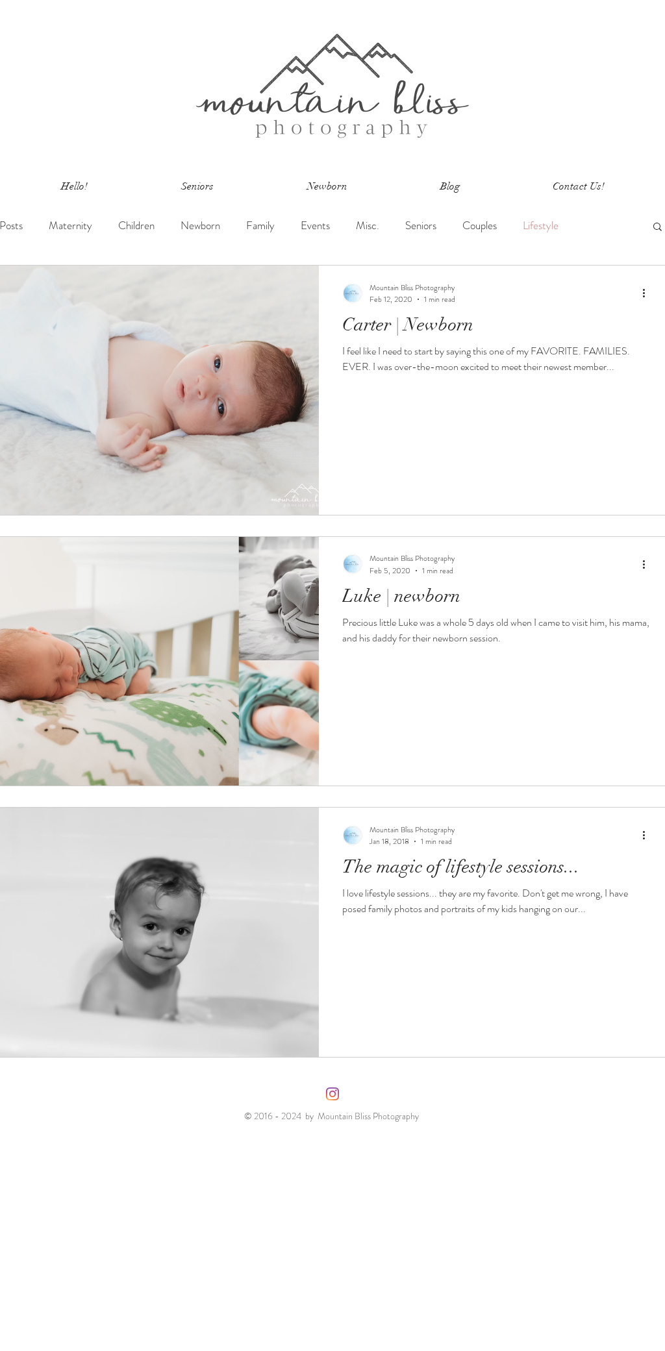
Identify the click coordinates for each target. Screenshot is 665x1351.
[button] (657, 227)
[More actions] (648, 293)
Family (260, 225)
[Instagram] (332, 1093)
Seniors (420, 225)
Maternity (70, 225)
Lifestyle (540, 225)
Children (136, 225)
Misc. (367, 225)
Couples (479, 225)
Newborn (200, 225)
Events (315, 225)
